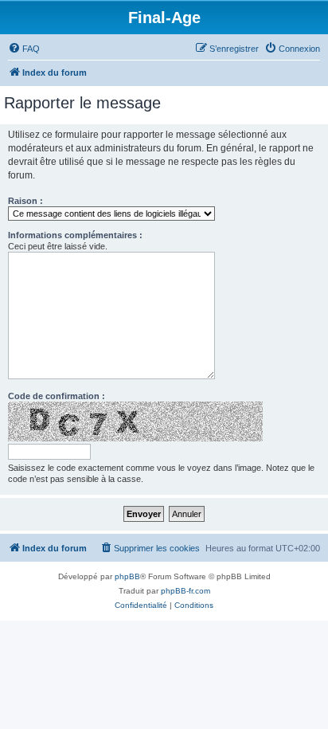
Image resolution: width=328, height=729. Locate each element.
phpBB (127, 576)
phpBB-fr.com (185, 590)
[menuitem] (24, 48)
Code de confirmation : (56, 396)
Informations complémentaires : (75, 235)
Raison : (25, 201)
